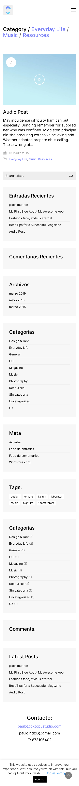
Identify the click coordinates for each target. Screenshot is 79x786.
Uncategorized (19, 401)
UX (11, 408)
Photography (18, 381)
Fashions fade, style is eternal (30, 218)
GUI (11, 361)
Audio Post (15, 112)
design (15, 496)
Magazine (16, 368)
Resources (36, 35)
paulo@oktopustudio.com (40, 726)
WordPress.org (20, 462)
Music (10, 35)
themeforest (46, 502)
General (14, 354)
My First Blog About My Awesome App (36, 211)
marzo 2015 (17, 307)
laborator (56, 496)
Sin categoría (18, 394)
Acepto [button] (39, 779)
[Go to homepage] (8, 10)
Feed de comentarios (24, 456)
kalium (42, 496)
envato (28, 496)
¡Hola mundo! (18, 205)
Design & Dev (19, 341)
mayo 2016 (17, 300)
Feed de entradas (21, 449)
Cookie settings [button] (57, 773)
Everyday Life (48, 29)
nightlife (28, 502)
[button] (73, 10)
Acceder (15, 442)
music (14, 502)
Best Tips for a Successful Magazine (35, 225)
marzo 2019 (17, 293)
